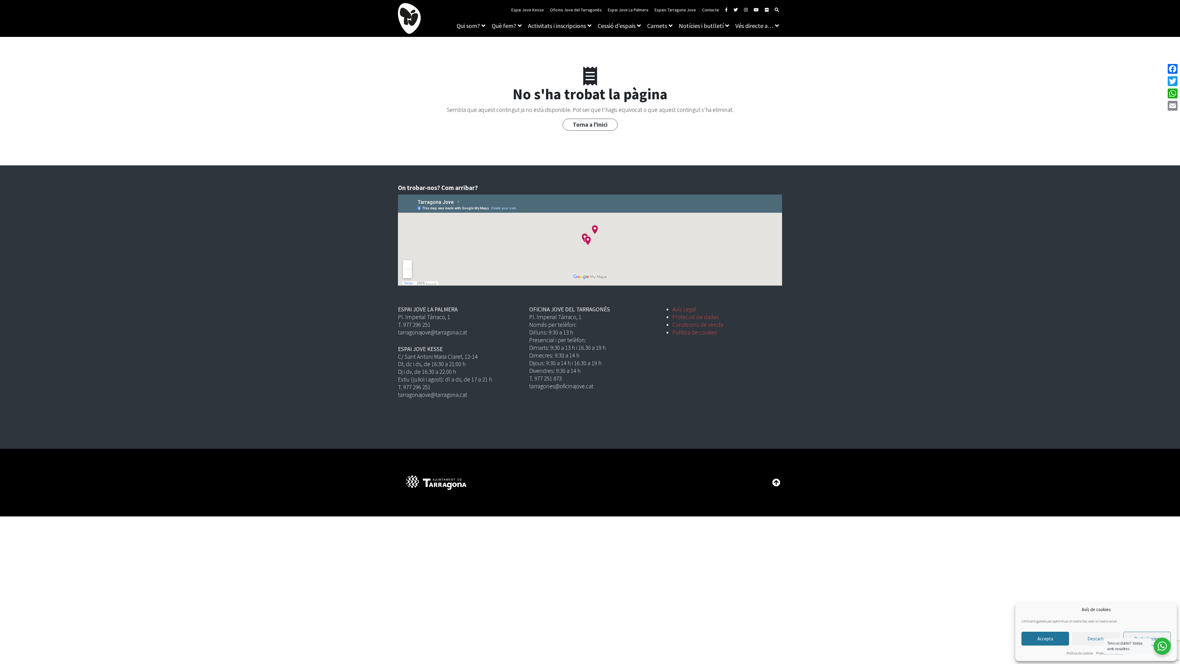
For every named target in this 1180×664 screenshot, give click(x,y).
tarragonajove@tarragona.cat (432, 332)
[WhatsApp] (1172, 93)
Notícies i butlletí (701, 26)
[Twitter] (1172, 81)
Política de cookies (1080, 653)
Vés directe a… (754, 26)
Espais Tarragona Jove (675, 10)
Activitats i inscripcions (557, 26)
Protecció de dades (695, 317)
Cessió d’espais (616, 26)
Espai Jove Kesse (527, 10)
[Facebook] (1172, 69)
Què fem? (504, 26)
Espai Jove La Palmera (628, 10)
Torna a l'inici (590, 124)
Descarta (1096, 639)
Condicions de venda (697, 324)
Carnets (657, 26)
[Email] (1172, 106)
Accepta (1045, 639)
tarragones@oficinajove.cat (561, 386)
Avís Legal (684, 309)
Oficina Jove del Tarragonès (576, 10)
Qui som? (468, 26)
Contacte (710, 10)
